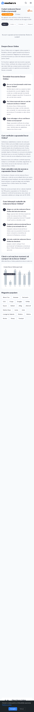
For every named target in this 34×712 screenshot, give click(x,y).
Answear (15, 297)
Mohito (28, 314)
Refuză (22, 709)
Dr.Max (28, 301)
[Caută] (25, 3)
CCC (4, 301)
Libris (23, 310)
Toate (5, 24)
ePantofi (28, 306)
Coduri (13, 24)
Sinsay (13, 318)
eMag (20, 306)
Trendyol (21, 318)
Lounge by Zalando (8, 314)
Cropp (11, 301)
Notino (5, 318)
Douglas (19, 301)
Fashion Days (7, 310)
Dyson (5, 306)
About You (6, 297)
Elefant (13, 306)
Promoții (22, 24)
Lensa (16, 310)
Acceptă (12, 709)
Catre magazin (8, 14)
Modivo (20, 314)
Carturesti (25, 297)
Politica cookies (7, 705)
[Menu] (31, 3)
